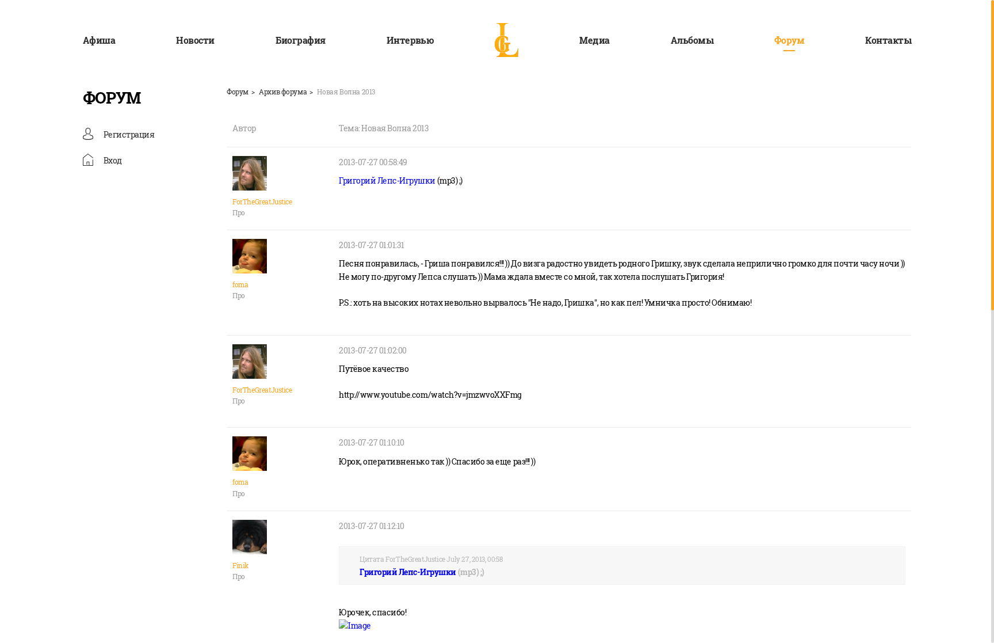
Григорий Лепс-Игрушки (387, 180)
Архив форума (283, 91)
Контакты (888, 40)
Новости (195, 40)
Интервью (410, 40)
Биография (301, 40)
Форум (789, 40)
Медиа (594, 40)
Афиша (99, 40)
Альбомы (692, 40)
